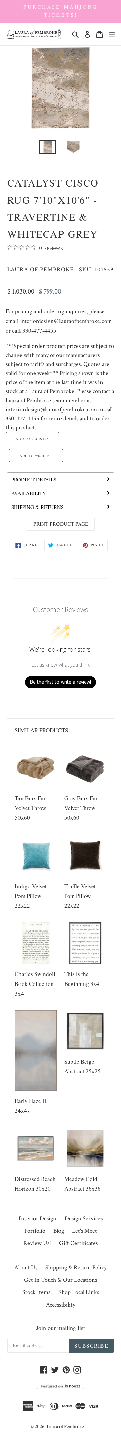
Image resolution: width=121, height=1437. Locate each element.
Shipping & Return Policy (76, 1267)
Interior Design (37, 1218)
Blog (58, 1231)
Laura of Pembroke (40, 269)
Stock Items (36, 1292)
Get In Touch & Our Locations (60, 1280)
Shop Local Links (78, 1292)
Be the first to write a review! (60, 682)
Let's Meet (84, 1231)
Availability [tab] (28, 493)
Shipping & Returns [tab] (37, 506)
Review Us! (37, 1243)
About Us (25, 1267)
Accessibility (60, 1305)
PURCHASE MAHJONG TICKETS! (60, 11)
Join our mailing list (60, 1328)
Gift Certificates (78, 1243)
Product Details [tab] (33, 479)
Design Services (84, 1218)
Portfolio (34, 1231)
